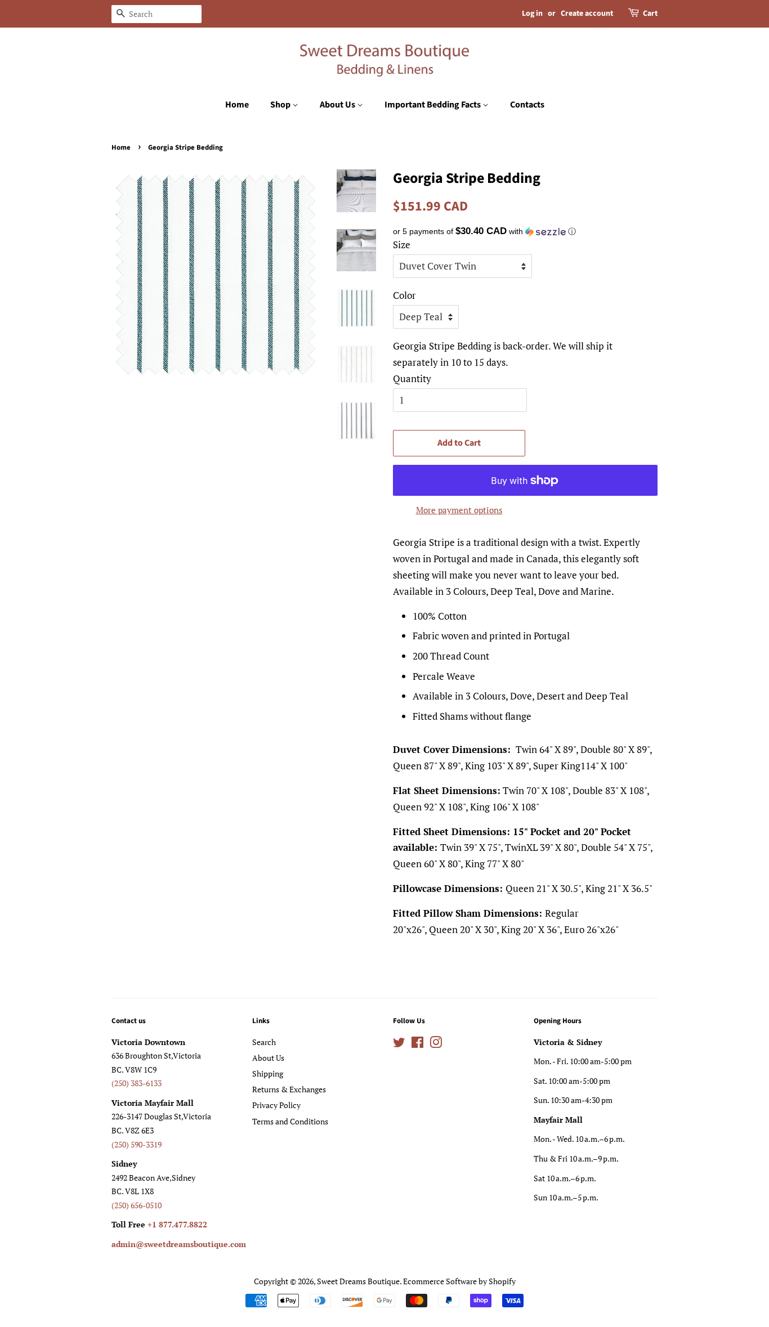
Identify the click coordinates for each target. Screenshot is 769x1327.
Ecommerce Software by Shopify (459, 1281)
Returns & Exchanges (289, 1089)
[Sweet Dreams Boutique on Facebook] (417, 1044)
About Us (338, 104)
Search (264, 1042)
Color (404, 295)
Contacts (527, 104)
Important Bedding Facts (433, 104)
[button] (525, 231)
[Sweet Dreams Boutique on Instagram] (436, 1044)
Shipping (267, 1073)
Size (401, 244)
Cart (650, 13)
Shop (281, 104)
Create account (587, 13)
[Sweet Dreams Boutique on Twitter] (399, 1044)
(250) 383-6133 (136, 1083)
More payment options (459, 509)
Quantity (412, 378)
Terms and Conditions (290, 1121)
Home (237, 104)
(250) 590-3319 (136, 1144)
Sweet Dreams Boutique (358, 1281)
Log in (532, 13)
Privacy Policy (276, 1105)
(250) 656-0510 (136, 1205)
